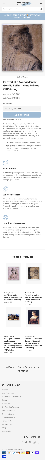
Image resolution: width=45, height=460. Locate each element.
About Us (6, 403)
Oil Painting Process (10, 407)
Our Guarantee (8, 393)
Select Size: (7, 104)
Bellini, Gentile (22, 77)
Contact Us (6, 431)
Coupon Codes (8, 414)
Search (5, 390)
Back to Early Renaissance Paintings (23, 369)
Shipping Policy (8, 410)
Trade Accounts (8, 417)
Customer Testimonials (11, 397)
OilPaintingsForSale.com (15, 449)
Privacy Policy (7, 424)
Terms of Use (7, 421)
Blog (4, 428)
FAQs (4, 400)
